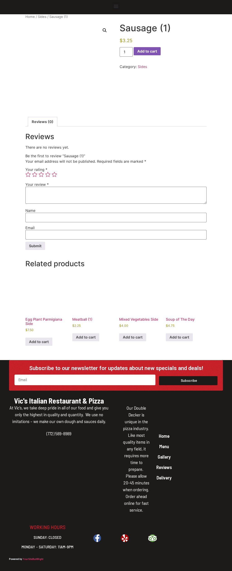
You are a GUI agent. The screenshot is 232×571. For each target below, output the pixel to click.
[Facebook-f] (97, 538)
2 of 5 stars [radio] (34, 174)
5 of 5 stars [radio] (54, 174)
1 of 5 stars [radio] (28, 174)
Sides (42, 17)
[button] (116, 6)
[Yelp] (125, 538)
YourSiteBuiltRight (33, 559)
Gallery (164, 457)
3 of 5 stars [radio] (41, 174)
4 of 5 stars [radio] (48, 174)
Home (30, 17)
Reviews (164, 467)
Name (30, 210)
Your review (37, 184)
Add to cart (147, 51)
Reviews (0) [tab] (42, 121)
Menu (164, 446)
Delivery (164, 477)
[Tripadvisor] (152, 538)
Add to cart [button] (39, 341)
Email (30, 228)
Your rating (36, 169)
